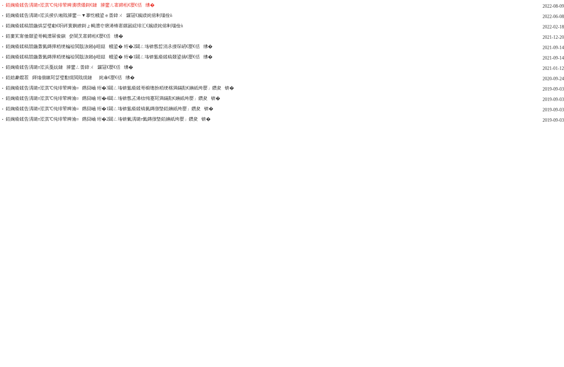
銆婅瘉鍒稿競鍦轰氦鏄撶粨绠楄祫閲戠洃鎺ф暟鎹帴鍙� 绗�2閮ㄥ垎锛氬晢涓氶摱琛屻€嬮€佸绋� (109, 46)
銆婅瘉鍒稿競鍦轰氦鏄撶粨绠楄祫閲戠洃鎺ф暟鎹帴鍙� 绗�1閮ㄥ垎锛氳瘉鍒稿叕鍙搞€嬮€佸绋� (109, 57)
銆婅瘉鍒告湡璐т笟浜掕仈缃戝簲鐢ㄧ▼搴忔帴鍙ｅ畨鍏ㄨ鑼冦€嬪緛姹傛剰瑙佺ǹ (89, 15)
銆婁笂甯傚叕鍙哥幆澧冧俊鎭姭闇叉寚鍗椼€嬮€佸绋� (64, 36)
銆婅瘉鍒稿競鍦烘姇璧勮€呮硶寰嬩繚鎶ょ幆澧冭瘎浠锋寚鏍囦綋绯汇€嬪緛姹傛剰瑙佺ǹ (94, 25)
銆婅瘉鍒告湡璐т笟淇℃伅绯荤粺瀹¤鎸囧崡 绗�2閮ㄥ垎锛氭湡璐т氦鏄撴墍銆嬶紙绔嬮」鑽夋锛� (108, 119)
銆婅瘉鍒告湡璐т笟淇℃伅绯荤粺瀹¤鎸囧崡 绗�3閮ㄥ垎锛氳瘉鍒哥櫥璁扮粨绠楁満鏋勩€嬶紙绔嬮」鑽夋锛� (120, 88)
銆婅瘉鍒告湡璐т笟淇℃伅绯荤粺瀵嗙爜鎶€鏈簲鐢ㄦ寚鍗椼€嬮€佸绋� (80, 5)
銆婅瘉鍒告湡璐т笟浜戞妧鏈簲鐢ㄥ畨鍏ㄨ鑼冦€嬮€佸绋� (69, 67)
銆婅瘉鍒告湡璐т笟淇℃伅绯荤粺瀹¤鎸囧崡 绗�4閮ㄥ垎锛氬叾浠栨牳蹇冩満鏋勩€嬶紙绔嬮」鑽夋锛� (113, 98)
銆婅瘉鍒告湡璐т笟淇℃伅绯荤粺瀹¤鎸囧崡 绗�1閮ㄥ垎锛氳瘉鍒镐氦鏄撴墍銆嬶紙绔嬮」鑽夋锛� (109, 108)
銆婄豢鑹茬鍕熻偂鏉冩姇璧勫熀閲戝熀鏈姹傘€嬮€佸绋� (70, 77)
